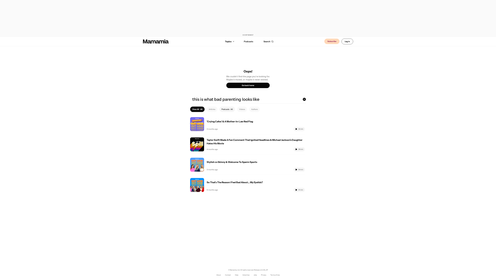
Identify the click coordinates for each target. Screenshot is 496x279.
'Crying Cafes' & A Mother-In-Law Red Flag (230, 121)
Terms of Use (275, 275)
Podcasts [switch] (227, 109)
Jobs (255, 275)
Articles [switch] (212, 109)
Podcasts (248, 41)
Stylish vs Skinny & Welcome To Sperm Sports (232, 162)
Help (236, 275)
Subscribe (331, 41)
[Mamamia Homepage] (156, 41)
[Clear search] (304, 99)
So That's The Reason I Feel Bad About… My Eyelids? (235, 182)
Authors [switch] (254, 109)
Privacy (263, 275)
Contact (228, 275)
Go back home (248, 85)
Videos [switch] (242, 109)
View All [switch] (197, 109)
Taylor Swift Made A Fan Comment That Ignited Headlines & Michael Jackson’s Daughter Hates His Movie (254, 142)
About (218, 275)
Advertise (246, 275)
